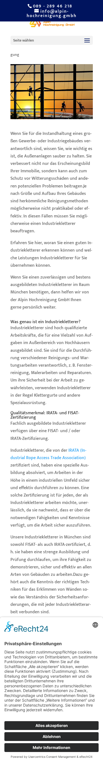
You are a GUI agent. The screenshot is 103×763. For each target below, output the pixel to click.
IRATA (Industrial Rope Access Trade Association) (48, 454)
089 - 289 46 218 (52, 6)
